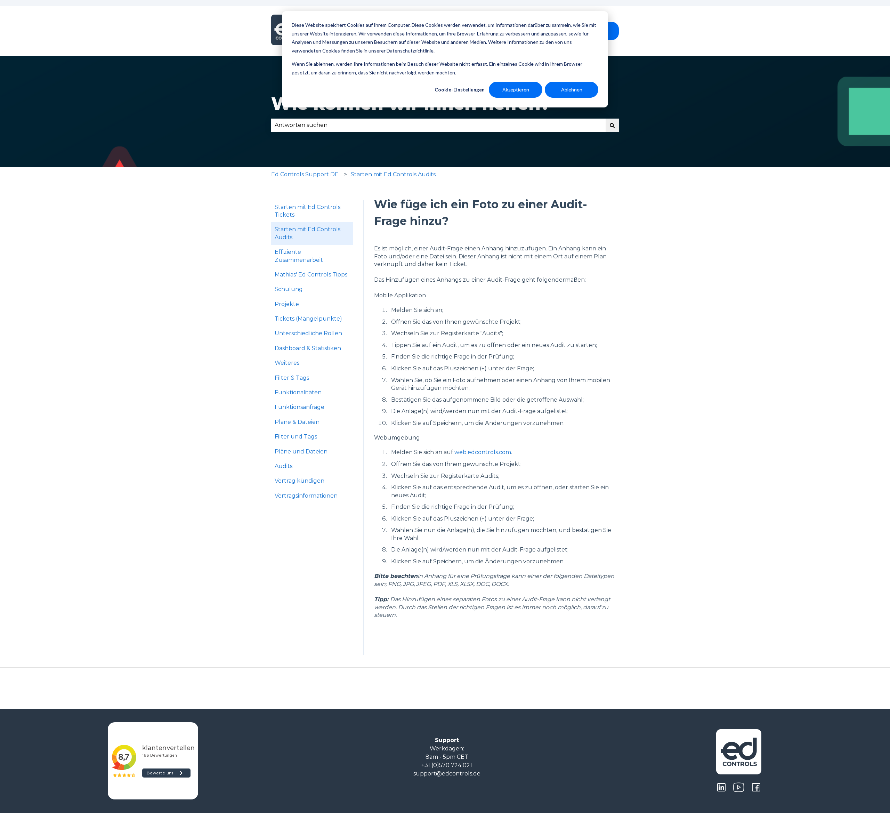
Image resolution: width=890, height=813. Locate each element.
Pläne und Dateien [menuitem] (301, 451)
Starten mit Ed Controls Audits (393, 174)
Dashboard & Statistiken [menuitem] (308, 348)
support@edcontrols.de (446, 773)
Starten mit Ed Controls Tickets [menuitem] (307, 211)
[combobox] (438, 125)
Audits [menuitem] (283, 466)
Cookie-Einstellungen (460, 89)
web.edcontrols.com (482, 452)
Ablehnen (571, 89)
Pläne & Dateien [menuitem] (297, 422)
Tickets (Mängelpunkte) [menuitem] (308, 318)
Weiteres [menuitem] (287, 363)
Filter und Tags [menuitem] (296, 436)
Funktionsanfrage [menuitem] (299, 407)
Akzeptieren (515, 89)
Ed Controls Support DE (305, 174)
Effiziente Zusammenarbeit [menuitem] (299, 256)
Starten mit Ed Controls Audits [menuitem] (307, 233)
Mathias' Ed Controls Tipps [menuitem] (311, 274)
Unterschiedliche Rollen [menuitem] (308, 333)
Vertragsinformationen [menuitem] (306, 495)
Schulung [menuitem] (289, 289)
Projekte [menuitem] (287, 304)
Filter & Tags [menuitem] (292, 378)
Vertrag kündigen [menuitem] (299, 480)
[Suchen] (612, 125)
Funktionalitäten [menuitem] (298, 392)
